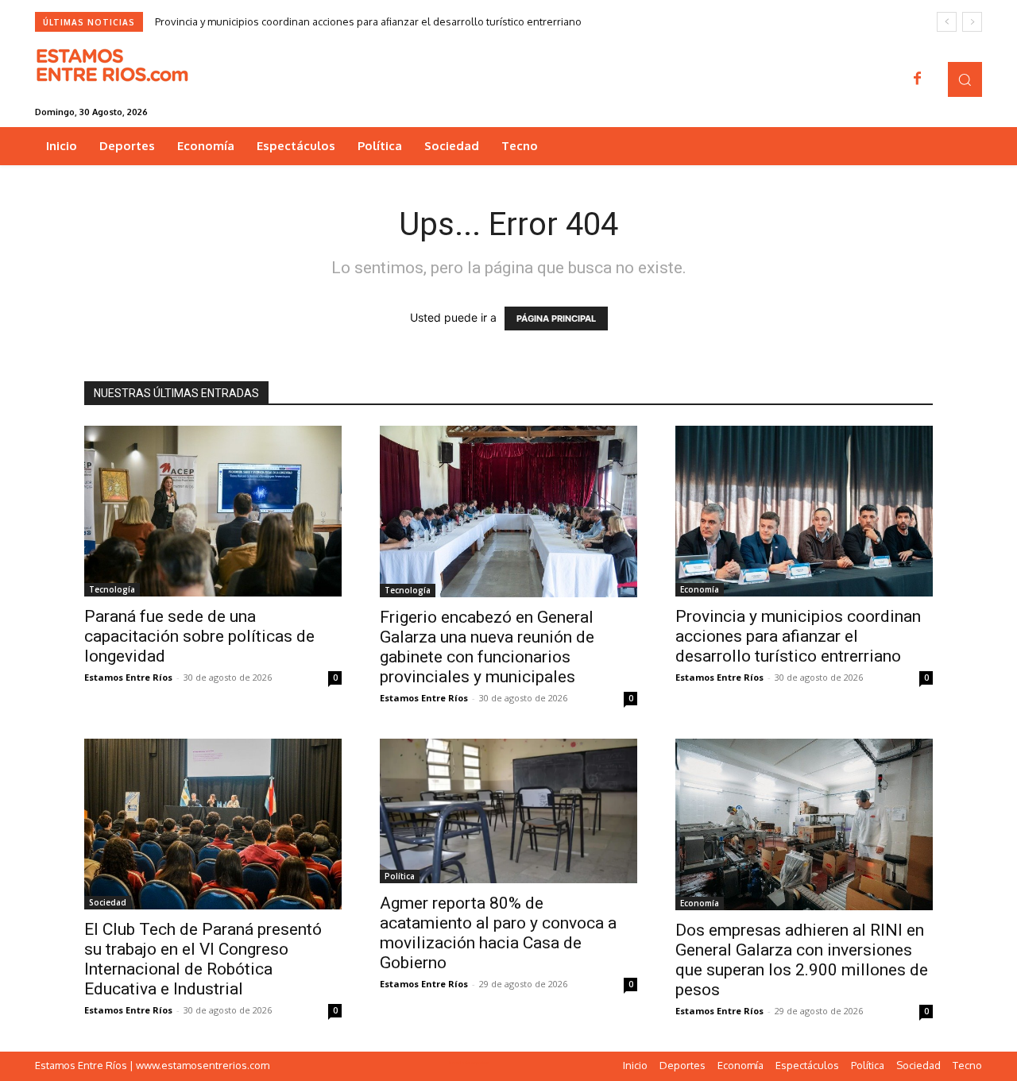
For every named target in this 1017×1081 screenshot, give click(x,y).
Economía (699, 589)
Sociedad (107, 902)
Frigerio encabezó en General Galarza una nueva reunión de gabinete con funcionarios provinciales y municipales (487, 647)
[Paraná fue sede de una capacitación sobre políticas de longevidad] (213, 511)
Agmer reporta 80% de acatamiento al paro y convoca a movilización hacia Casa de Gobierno (498, 933)
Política (400, 876)
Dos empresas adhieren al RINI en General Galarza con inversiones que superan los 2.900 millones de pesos (801, 960)
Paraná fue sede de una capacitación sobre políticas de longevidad (199, 636)
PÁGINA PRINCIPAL (556, 318)
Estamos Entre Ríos (128, 677)
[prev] (947, 22)
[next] (972, 22)
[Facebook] (917, 79)
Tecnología (112, 589)
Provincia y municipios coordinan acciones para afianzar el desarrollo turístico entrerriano (368, 21)
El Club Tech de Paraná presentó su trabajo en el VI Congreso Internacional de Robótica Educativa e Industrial (203, 959)
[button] (965, 79)
